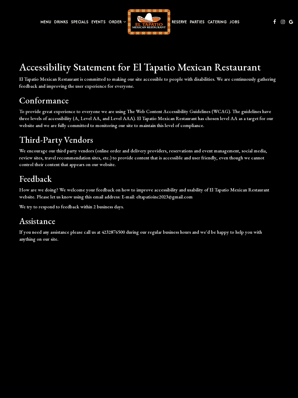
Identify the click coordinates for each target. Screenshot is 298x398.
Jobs (235, 22)
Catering (217, 22)
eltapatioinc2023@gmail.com (164, 196)
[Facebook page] (275, 22)
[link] (149, 21)
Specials (79, 22)
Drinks (61, 22)
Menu (45, 22)
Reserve (179, 22)
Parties (197, 22)
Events (98, 22)
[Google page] (291, 22)
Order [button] (116, 22)
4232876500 (113, 232)
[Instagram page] (283, 22)
